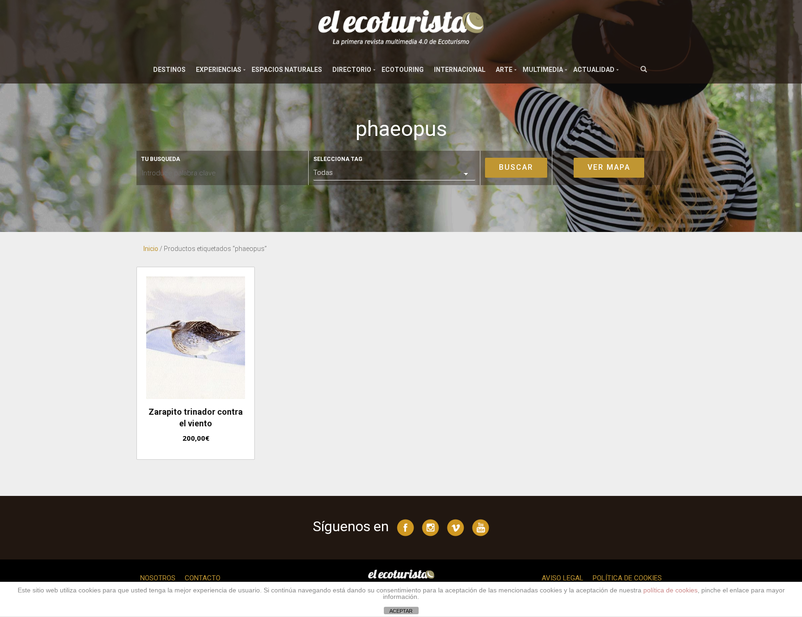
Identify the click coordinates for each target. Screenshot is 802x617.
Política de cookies (627, 578)
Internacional (459, 69)
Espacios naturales (287, 69)
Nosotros (157, 578)
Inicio (150, 248)
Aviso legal (562, 578)
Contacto (202, 578)
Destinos (169, 69)
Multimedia (543, 69)
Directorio (351, 69)
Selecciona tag (337, 159)
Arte (504, 69)
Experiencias (218, 69)
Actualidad (593, 69)
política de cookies (670, 590)
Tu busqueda (160, 159)
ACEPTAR (401, 611)
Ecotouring (403, 69)
